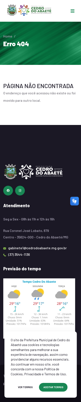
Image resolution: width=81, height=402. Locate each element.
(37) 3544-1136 (19, 254)
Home (7, 36)
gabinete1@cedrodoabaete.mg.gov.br (37, 248)
